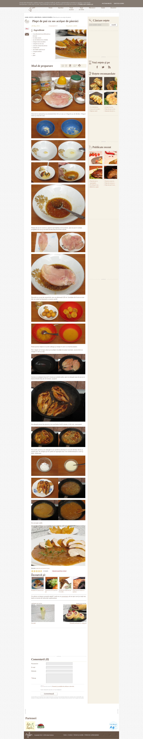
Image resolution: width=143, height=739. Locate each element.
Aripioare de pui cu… (110, 111)
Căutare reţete (101, 20)
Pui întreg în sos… (95, 185)
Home (26, 17)
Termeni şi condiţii (78, 735)
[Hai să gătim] (40, 730)
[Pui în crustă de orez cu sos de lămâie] (96, 98)
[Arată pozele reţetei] (66, 65)
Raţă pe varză (93, 111)
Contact (70, 735)
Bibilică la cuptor (94, 187)
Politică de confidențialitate (92, 735)
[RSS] (109, 67)
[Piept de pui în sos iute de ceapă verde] (111, 157)
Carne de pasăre (47, 17)
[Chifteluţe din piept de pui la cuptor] (96, 83)
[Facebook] (97, 67)
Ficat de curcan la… (110, 181)
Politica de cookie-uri (86, 4)
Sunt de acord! (119, 3)
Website (33, 671)
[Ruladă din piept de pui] (37, 583)
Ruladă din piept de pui (37, 590)
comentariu (64, 596)
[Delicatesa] (29, 735)
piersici (45, 568)
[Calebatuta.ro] (113, 730)
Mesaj (33, 678)
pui (49, 568)
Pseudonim (34, 663)
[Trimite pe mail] (27, 34)
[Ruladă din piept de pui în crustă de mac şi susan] (65, 583)
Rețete (31, 17)
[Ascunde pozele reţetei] (70, 65)
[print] (79, 65)
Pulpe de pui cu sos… (110, 109)
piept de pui (39, 568)
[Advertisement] (59, 642)
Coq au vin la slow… (95, 109)
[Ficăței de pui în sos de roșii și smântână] (111, 83)
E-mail (33, 667)
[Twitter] (102, 67)
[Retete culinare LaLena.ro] (30, 730)
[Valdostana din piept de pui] (51, 583)
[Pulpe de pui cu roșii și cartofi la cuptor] (96, 157)
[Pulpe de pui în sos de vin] (111, 98)
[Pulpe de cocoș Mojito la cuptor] (96, 172)
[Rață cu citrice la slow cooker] (111, 172)
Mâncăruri (38, 17)
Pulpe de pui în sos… (110, 185)
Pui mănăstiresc (94, 107)
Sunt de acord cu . (58, 686)
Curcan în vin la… (109, 107)
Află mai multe (107, 3)
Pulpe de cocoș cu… (110, 183)
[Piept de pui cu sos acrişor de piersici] (70, 44)
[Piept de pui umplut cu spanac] (79, 583)
